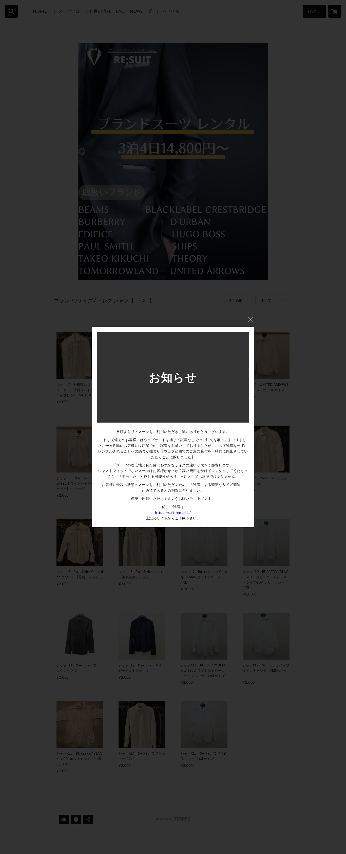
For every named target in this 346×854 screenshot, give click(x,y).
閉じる (250, 319)
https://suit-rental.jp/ (173, 512)
